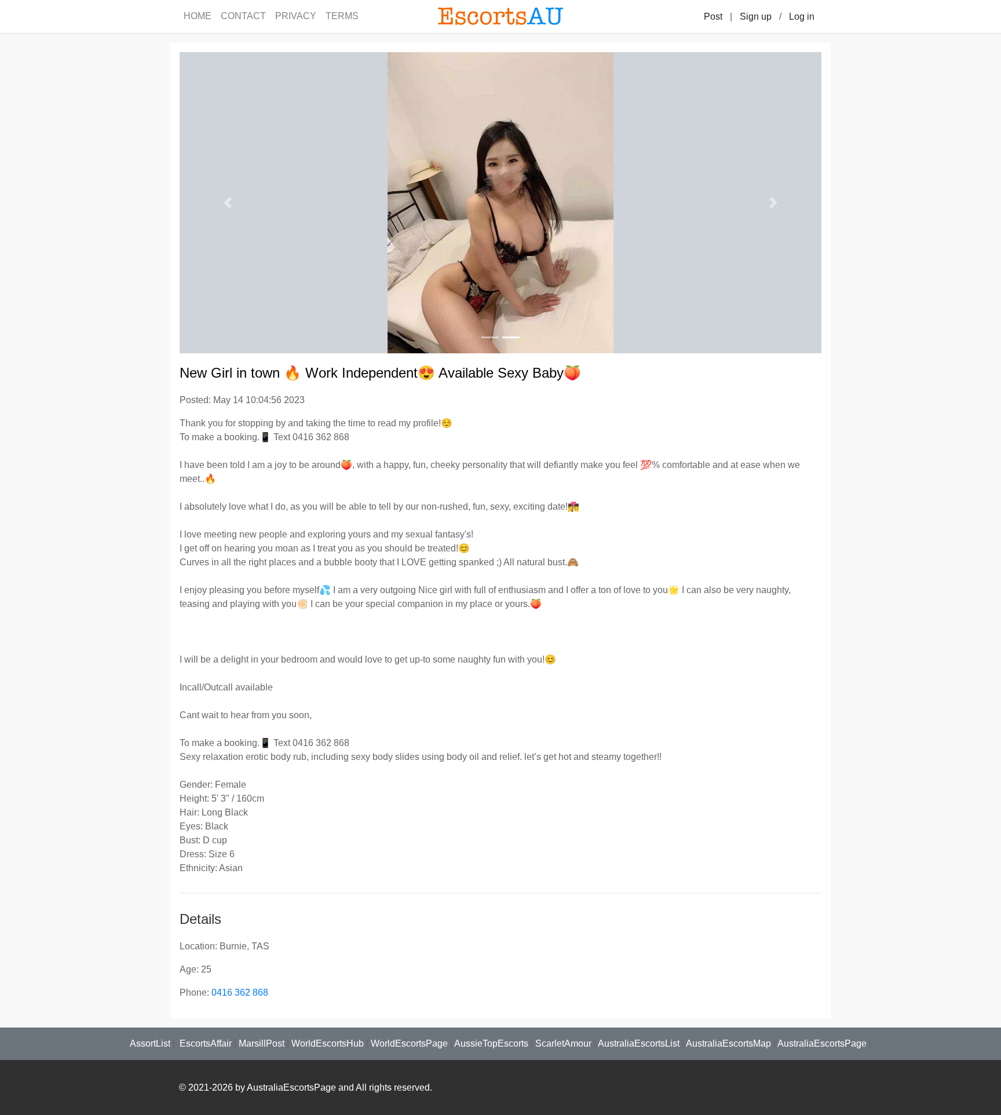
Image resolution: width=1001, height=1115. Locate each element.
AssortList (150, 1043)
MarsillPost (261, 1043)
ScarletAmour (563, 1043)
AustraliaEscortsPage (822, 1043)
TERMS (342, 16)
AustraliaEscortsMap (728, 1043)
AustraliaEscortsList (638, 1043)
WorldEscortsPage (409, 1043)
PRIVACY (295, 16)
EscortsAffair (204, 1043)
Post (713, 16)
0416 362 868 (239, 992)
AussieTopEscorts (491, 1043)
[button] (228, 202)
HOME (197, 16)
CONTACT (243, 16)
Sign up (756, 16)
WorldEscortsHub (327, 1043)
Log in (801, 16)
